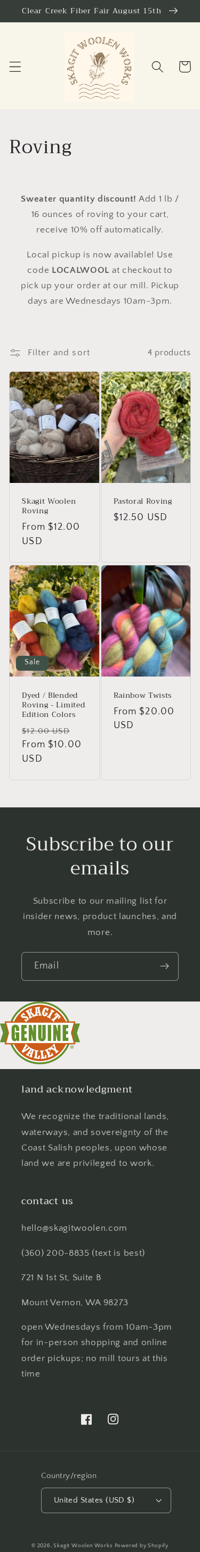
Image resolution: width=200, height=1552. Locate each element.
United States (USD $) (94, 1500)
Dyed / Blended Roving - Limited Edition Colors (53, 705)
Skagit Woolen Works (82, 1545)
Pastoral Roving (143, 501)
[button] (15, 66)
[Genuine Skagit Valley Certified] (40, 1061)
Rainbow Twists (143, 695)
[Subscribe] (164, 966)
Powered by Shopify (142, 1545)
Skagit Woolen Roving (49, 506)
